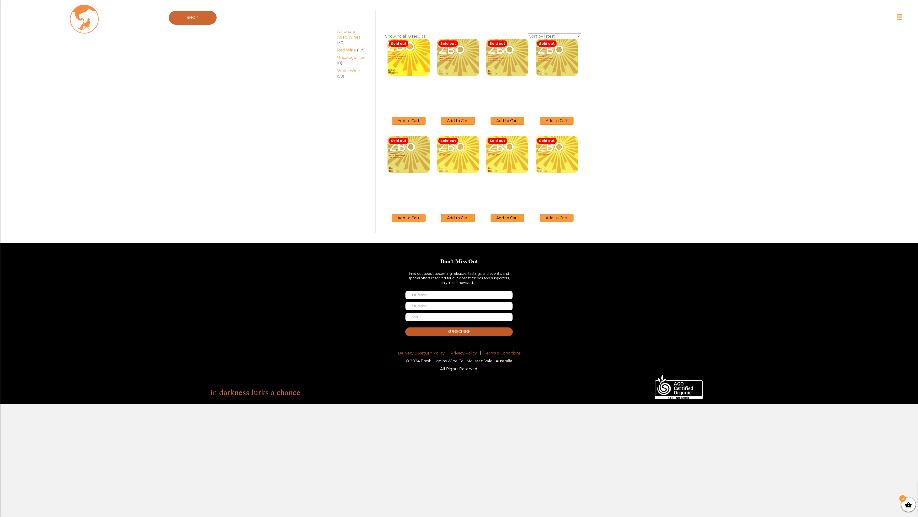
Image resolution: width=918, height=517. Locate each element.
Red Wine (346, 50)
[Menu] (899, 17)
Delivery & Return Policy (421, 353)
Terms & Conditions (502, 353)
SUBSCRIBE (459, 331)
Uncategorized (351, 57)
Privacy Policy (464, 353)
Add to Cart (409, 120)
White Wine (348, 70)
